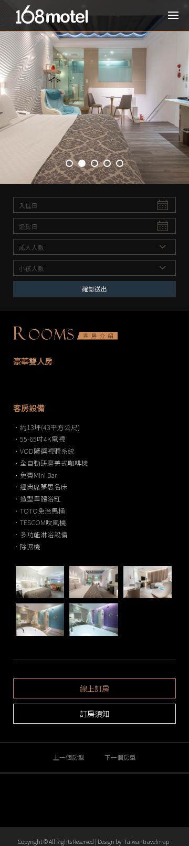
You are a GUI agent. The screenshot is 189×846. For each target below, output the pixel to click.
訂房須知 (94, 713)
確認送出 (94, 288)
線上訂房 (94, 688)
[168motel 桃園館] (55, 15)
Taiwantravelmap (146, 841)
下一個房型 (120, 757)
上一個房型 (69, 757)
